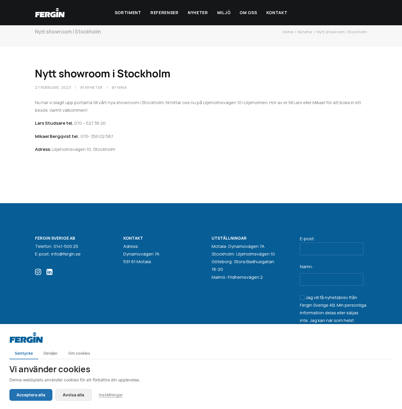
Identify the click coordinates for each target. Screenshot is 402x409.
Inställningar (111, 394)
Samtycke (24, 353)
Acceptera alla (30, 394)
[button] (38, 273)
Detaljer (51, 353)
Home (288, 31)
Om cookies (79, 353)
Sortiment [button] (128, 12)
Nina (122, 87)
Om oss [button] (248, 12)
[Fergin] (50, 12)
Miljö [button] (224, 12)
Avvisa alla (73, 394)
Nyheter (198, 12)
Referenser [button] (164, 12)
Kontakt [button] (277, 12)
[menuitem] (128, 12)
